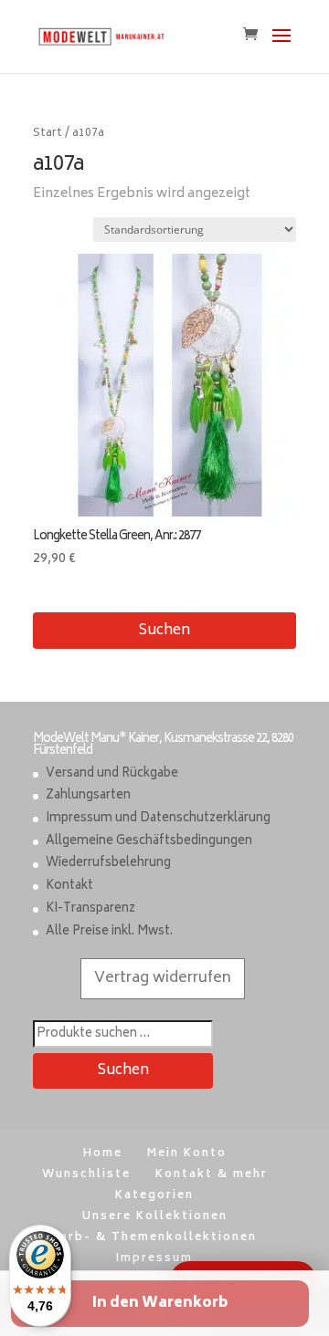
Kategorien (154, 1196)
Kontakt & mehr (211, 1175)
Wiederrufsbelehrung (108, 863)
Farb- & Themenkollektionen (154, 1237)
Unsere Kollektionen (155, 1216)
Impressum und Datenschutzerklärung (158, 819)
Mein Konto (187, 1154)
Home (102, 1154)
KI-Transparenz (90, 909)
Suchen (164, 631)
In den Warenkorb (160, 1303)
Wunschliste (86, 1175)
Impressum (154, 1258)
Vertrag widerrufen (162, 978)
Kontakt (69, 886)
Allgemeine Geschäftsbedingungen (149, 841)
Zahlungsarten (88, 796)
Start (47, 133)
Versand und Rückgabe (112, 774)
